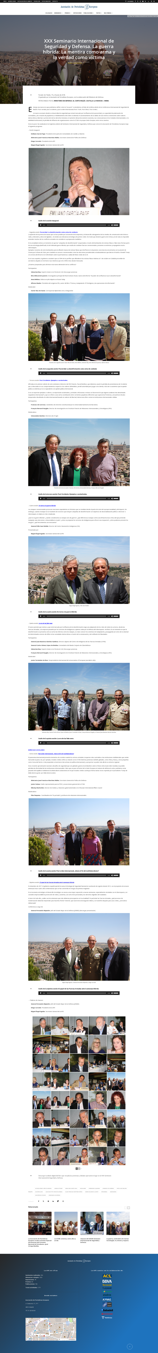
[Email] (63, 1201)
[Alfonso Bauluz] (79, 1081)
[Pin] (48, 1201)
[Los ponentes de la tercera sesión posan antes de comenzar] (42, 1100)
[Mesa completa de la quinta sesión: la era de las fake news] (60, 1137)
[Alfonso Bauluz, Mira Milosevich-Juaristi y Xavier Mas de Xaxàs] (42, 1063)
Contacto (55, 1)
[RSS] (145, 1)
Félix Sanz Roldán (122, 1188)
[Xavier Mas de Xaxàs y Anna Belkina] (60, 1081)
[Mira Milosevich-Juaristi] (98, 1044)
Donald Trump (58, 1188)
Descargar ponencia (70, 272)
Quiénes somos (12, 1)
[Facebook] (135, 1)
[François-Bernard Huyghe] (98, 1100)
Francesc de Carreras (108, 1188)
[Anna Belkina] (116, 1044)
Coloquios (48, 13)
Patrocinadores (46, 1)
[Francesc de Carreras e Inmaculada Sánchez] (60, 1100)
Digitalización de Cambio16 (24, 1)
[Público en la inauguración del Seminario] (42, 1044)
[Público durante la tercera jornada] (60, 1044)
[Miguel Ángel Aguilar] (42, 1025)
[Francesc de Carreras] (79, 1100)
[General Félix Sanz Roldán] (42, 1119)
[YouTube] (143, 1)
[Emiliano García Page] (79, 1025)
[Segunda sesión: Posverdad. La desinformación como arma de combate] (98, 1063)
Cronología (37, 1)
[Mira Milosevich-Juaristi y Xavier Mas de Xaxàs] (60, 1063)
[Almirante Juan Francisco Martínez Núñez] (60, 1025)
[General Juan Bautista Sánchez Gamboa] (98, 1137)
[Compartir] (38, 1201)
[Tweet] (43, 1201)
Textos (98, 13)
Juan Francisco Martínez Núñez (74, 1191)
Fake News (83, 1188)
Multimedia (107, 13)
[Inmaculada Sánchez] (116, 1100)
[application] (79, 225)
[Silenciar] (112, 225)
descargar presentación (87, 910)
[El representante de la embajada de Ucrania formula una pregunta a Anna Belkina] (98, 1081)
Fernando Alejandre (94, 1188)
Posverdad (104, 1191)
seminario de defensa (54, 1195)
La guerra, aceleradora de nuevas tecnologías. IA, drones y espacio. (117, 1239)
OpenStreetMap (64, 1339)
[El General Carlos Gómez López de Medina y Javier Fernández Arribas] (79, 1137)
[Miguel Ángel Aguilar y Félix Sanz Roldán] (116, 1119)
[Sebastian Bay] (79, 1063)
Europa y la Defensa (77, 62)
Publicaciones (88, 13)
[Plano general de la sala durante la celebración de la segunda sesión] (116, 1063)
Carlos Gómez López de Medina (44, 1188)
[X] (137, 1)
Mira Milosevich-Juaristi (92, 1191)
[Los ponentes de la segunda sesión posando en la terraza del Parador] (116, 1081)
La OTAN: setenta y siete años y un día (65, 1239)
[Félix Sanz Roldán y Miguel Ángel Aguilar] (60, 1119)
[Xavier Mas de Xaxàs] (79, 1044)
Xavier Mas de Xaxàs (41, 1195)
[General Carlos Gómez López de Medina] (116, 1156)
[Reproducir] (41, 225)
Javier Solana (39, 1191)
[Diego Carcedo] (98, 1025)
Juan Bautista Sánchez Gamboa (54, 1191)
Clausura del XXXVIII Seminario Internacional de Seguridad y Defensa (90, 1240)
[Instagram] (140, 1)
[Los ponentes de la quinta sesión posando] (42, 1137)
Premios (67, 13)
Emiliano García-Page (71, 1188)
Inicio (4, 1)
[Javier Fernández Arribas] (42, 1156)
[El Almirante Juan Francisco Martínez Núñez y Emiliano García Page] (116, 1025)
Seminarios (57, 13)
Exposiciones (77, 13)
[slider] (116, 225)
